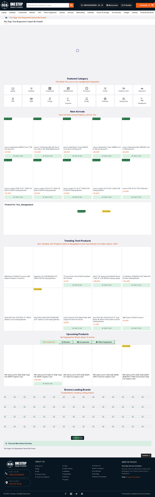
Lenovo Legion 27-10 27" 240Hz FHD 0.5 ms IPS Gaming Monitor (76, 189)
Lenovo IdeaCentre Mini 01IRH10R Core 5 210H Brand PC (136, 148)
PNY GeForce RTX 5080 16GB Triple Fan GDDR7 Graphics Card (17, 376)
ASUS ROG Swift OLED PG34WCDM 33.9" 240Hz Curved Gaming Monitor (47, 318)
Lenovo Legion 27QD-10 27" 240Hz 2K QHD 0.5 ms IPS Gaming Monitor (18, 189)
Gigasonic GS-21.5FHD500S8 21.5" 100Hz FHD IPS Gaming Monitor (46, 277)
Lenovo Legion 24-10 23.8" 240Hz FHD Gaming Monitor (106, 189)
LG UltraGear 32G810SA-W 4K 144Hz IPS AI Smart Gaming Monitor (136, 277)
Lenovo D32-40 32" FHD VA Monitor (135, 188)
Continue (145, 455)
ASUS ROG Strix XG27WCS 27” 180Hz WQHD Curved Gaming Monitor (18, 318)
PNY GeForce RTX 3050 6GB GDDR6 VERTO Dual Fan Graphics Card (106, 376)
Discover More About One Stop (20, 443)
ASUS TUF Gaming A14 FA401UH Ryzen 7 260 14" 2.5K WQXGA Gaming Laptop (106, 277)
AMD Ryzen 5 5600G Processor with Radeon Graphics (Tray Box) (17, 277)
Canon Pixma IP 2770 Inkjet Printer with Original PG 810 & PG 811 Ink (77, 318)
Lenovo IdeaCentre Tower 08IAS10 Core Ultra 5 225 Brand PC (75, 148)
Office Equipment (105, 342)
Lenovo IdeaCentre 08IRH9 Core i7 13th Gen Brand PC (18, 148)
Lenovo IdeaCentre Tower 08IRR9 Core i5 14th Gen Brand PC (107, 148)
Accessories (84, 342)
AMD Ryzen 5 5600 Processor (133, 317)
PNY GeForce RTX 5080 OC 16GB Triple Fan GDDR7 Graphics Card (48, 376)
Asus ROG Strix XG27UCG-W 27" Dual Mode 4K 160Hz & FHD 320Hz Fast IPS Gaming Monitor (106, 319)
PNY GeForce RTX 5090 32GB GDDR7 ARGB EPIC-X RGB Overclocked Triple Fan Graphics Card (136, 377)
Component (50, 342)
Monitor (67, 342)
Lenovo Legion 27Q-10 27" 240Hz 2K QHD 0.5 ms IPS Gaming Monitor (47, 189)
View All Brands (77, 438)
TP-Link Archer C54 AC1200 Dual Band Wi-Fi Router (76, 277)
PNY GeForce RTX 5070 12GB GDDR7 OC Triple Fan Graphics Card (76, 376)
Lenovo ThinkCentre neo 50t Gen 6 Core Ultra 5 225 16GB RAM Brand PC (47, 148)
